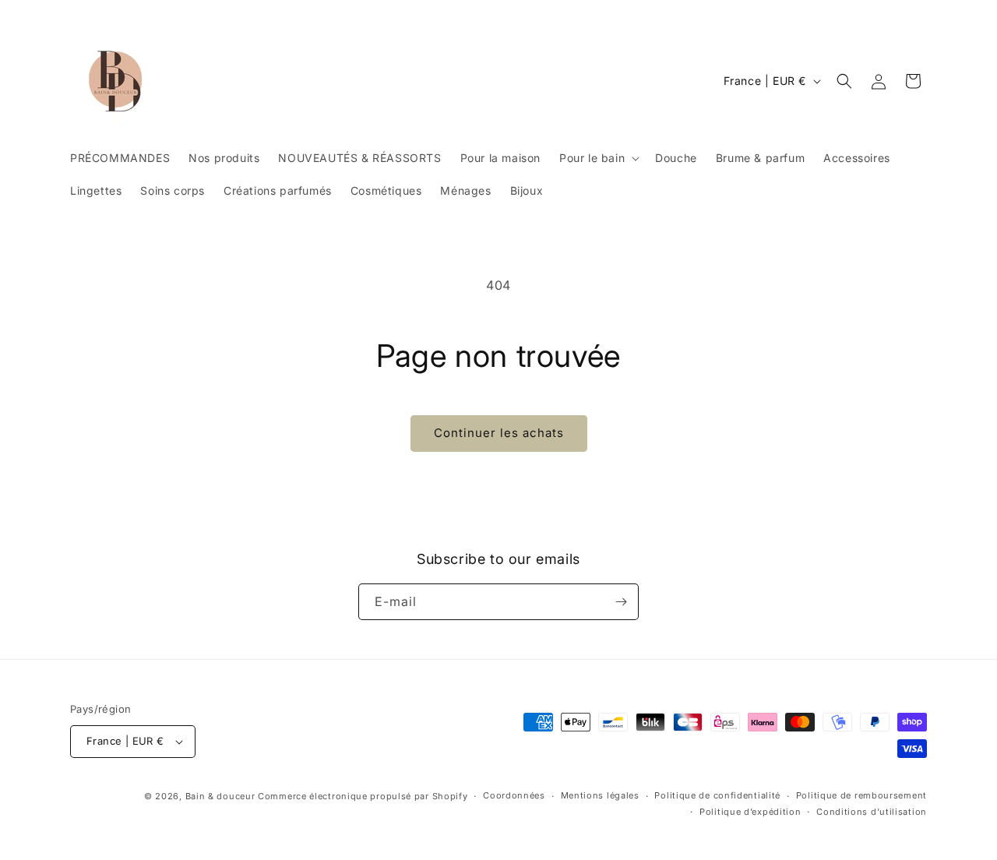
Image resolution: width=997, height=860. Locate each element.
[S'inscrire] (621, 601)
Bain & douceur (220, 796)
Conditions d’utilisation (871, 811)
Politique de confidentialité (717, 795)
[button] (598, 158)
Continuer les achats (499, 432)
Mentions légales (600, 795)
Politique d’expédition (750, 811)
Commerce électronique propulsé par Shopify (362, 796)
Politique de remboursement (861, 795)
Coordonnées (514, 795)
